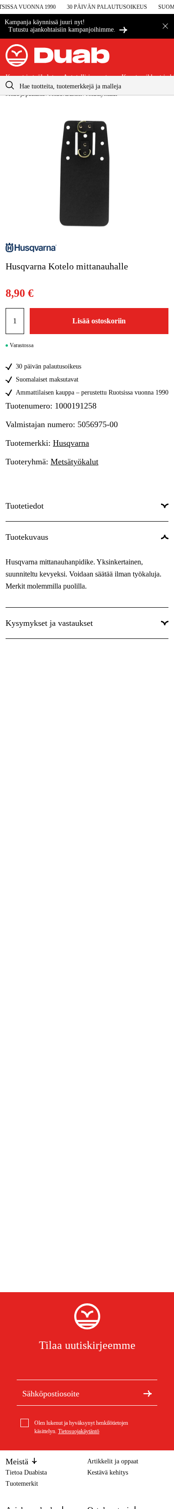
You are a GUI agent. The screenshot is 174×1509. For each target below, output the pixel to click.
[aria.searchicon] (9, 85)
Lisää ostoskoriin (99, 321)
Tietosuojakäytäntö (78, 1431)
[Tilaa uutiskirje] (147, 1392)
